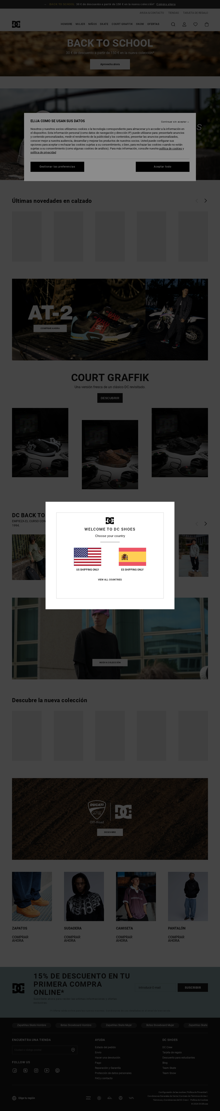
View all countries (110, 579)
